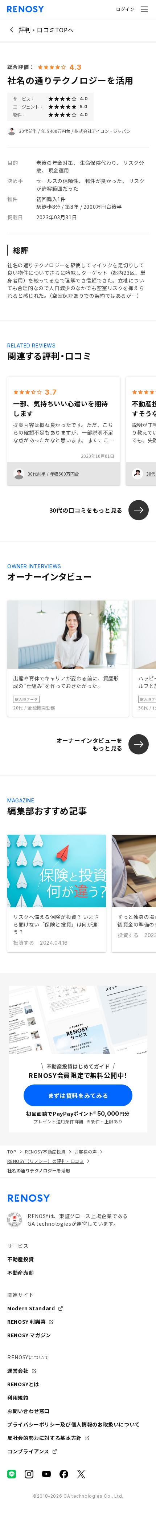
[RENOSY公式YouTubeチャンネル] (46, 1474)
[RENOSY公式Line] (11, 1474)
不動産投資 (20, 1259)
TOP (11, 1151)
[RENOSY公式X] (81, 1474)
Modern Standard (31, 1308)
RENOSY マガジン (29, 1335)
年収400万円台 (55, 131)
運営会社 (18, 1370)
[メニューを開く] (144, 9)
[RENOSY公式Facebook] (63, 1474)
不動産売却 (20, 1272)
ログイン (125, 9)
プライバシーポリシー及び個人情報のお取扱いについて (73, 1424)
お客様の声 (85, 1151)
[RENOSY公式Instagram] (29, 1474)
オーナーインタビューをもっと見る (89, 744)
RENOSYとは (23, 1384)
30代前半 (28, 131)
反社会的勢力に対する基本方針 (44, 1437)
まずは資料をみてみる (78, 1095)
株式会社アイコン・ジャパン (102, 131)
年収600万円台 (64, 474)
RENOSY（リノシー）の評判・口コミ (45, 1161)
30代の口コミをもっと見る (86, 510)
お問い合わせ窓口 (28, 1411)
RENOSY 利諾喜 (26, 1321)
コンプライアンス (28, 1451)
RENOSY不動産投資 (45, 1151)
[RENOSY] (78, 1198)
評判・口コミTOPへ (46, 29)
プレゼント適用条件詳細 (58, 1121)
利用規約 (18, 1397)
